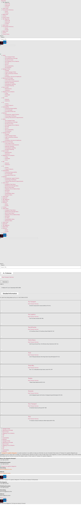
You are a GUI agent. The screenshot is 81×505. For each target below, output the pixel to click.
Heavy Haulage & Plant (10, 72)
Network (7, 99)
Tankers (7, 75)
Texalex (30, 378)
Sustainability (6, 107)
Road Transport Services (33, 303)
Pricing (6, 13)
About (6, 11)
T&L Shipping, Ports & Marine (12, 61)
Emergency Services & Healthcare (13, 76)
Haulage (7, 70)
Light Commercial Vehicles (11, 73)
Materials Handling (9, 82)
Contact (7, 6)
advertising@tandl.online (6, 469)
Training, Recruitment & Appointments (14, 117)
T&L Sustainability (9, 66)
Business (5, 113)
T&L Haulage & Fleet (10, 56)
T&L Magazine (6, 199)
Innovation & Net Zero (10, 111)
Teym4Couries (32, 327)
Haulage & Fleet (6, 69)
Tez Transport (32, 301)
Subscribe (7, 5)
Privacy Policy (6, 17)
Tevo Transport (32, 404)
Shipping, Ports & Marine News (12, 188)
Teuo (29, 416)
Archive (4, 16)
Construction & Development (12, 81)
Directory (5, 202)
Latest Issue (5, 8)
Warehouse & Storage (8, 78)
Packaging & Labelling (10, 84)
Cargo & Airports (9, 105)
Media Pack (5, 14)
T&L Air (6, 64)
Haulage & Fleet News (10, 184)
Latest (4, 55)
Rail (3, 97)
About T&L (7, 3)
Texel (29, 353)
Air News (7, 192)
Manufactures (8, 88)
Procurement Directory (8, 9)
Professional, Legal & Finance (12, 114)
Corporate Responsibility (11, 108)
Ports (6, 96)
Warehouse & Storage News (11, 185)
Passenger (7, 94)
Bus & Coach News (9, 187)
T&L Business (8, 67)
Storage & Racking (9, 85)
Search (1, 35)
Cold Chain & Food (9, 79)
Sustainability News (9, 193)
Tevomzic (30, 391)
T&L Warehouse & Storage (11, 58)
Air (3, 102)
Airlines (7, 104)
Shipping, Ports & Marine (8, 91)
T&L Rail (7, 63)
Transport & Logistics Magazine (9, 453)
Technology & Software (10, 116)
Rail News (7, 190)
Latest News (5, 182)
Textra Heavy (32, 340)
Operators (7, 90)
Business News (8, 195)
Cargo (6, 93)
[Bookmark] (1, 311)
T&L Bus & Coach (9, 60)
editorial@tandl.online (5, 473)
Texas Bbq (31, 365)
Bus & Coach (6, 87)
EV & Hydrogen (8, 110)
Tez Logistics (32, 314)
